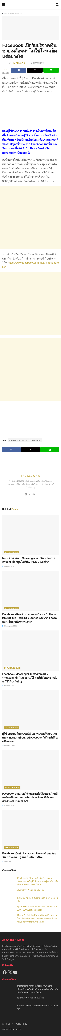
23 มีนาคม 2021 (9, 861)
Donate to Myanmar (18, 440)
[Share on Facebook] (18, 70)
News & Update (15, 13)
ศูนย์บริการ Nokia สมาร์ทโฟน (30, 889)
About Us (6, 1023)
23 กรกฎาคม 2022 (10, 626)
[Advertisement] (30, 217)
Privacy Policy (21, 1023)
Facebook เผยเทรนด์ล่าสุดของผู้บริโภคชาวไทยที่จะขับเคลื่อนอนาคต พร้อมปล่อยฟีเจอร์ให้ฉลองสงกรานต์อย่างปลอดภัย (30, 797)
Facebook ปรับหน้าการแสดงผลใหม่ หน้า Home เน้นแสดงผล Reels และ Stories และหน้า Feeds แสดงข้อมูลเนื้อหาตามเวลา (29, 617)
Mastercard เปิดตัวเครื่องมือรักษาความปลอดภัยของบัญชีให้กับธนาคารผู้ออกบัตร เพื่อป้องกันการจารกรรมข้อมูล (37, 881)
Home (4, 13)
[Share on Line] (51, 70)
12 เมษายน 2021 (10, 805)
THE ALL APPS (18, 62)
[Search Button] (57, 4)
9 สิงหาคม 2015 (37, 62)
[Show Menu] (3, 4)
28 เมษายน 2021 (10, 745)
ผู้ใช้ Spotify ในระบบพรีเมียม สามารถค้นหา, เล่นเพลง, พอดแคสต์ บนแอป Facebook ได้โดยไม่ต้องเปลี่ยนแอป (30, 737)
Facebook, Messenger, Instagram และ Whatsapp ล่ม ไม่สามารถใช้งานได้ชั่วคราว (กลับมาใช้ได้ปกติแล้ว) (29, 677)
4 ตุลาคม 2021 (9, 686)
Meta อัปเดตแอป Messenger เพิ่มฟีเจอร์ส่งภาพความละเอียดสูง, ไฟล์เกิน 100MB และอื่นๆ (28, 560)
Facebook (35, 440)
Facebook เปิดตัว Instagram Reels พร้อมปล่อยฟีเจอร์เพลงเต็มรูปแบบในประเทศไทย (29, 855)
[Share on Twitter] (34, 70)
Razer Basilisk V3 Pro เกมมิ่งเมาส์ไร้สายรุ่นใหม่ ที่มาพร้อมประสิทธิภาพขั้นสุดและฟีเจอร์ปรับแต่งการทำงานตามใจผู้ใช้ (37, 918)
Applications (11, 552)
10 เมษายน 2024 (10, 566)
